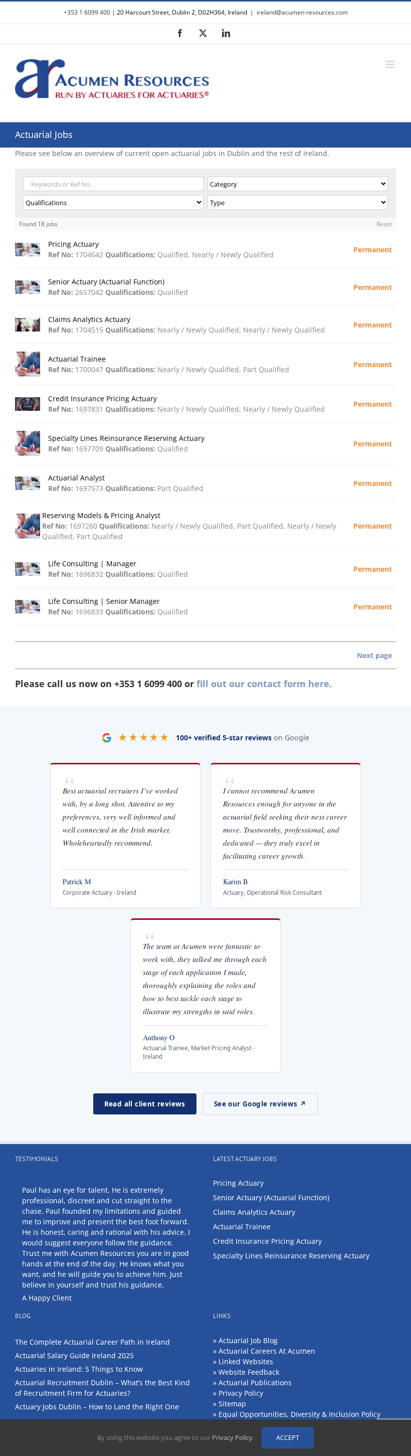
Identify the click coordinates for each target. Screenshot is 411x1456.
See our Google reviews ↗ (260, 1103)
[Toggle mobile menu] (390, 64)
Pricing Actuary (238, 1183)
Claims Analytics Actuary (254, 1212)
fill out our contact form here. (264, 684)
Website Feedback (249, 1372)
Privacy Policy (241, 1393)
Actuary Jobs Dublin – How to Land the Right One (97, 1406)
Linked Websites (246, 1361)
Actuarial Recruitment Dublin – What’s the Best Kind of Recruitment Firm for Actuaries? (102, 1388)
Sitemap (232, 1403)
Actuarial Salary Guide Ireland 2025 (74, 1355)
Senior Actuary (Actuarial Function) (271, 1197)
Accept (287, 1437)
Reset (384, 224)
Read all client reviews (144, 1103)
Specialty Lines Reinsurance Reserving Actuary (291, 1255)
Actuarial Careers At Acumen (267, 1351)
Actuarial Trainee (242, 1226)
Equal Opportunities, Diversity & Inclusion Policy (299, 1414)
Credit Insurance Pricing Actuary (267, 1241)
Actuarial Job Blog (248, 1340)
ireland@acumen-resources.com (302, 12)
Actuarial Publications (255, 1382)
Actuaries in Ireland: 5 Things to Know (79, 1369)
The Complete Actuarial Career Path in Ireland (92, 1342)
